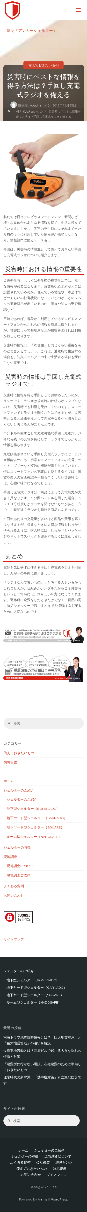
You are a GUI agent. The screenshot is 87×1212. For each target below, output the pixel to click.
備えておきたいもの (43, 65)
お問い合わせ (14, 895)
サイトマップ (14, 939)
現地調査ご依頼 (18, 875)
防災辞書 (10, 762)
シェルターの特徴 (17, 847)
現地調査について (20, 866)
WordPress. (59, 1199)
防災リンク (63, 1162)
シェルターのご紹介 (19, 790)
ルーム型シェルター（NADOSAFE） (34, 837)
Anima (42, 1199)
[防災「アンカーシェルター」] (12, 10)
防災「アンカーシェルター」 (32, 30)
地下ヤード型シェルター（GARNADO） (37, 818)
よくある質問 (14, 886)
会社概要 (43, 1162)
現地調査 (10, 857)
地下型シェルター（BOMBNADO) (32, 808)
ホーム (9, 781)
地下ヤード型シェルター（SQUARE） (35, 827)
